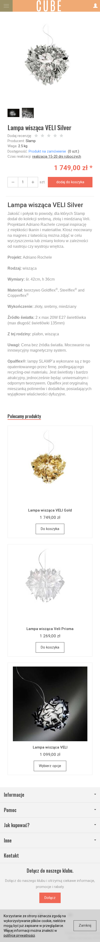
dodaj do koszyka (70, 182)
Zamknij (85, 925)
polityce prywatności (19, 935)
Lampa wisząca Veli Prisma (50, 629)
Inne (8, 840)
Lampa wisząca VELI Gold (50, 510)
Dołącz (50, 898)
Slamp (31, 141)
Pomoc (10, 810)
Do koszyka (50, 529)
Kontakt (11, 855)
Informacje (14, 794)
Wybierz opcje (50, 766)
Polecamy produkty (24, 416)
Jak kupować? (17, 825)
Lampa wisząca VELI (50, 747)
